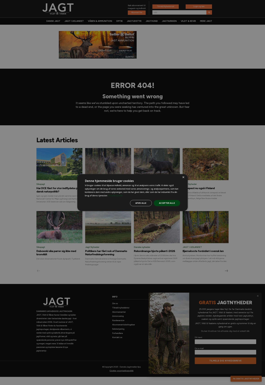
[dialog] (132, 192)
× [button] (183, 177)
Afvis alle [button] (140, 203)
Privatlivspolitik (115, 195)
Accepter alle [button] (167, 203)
